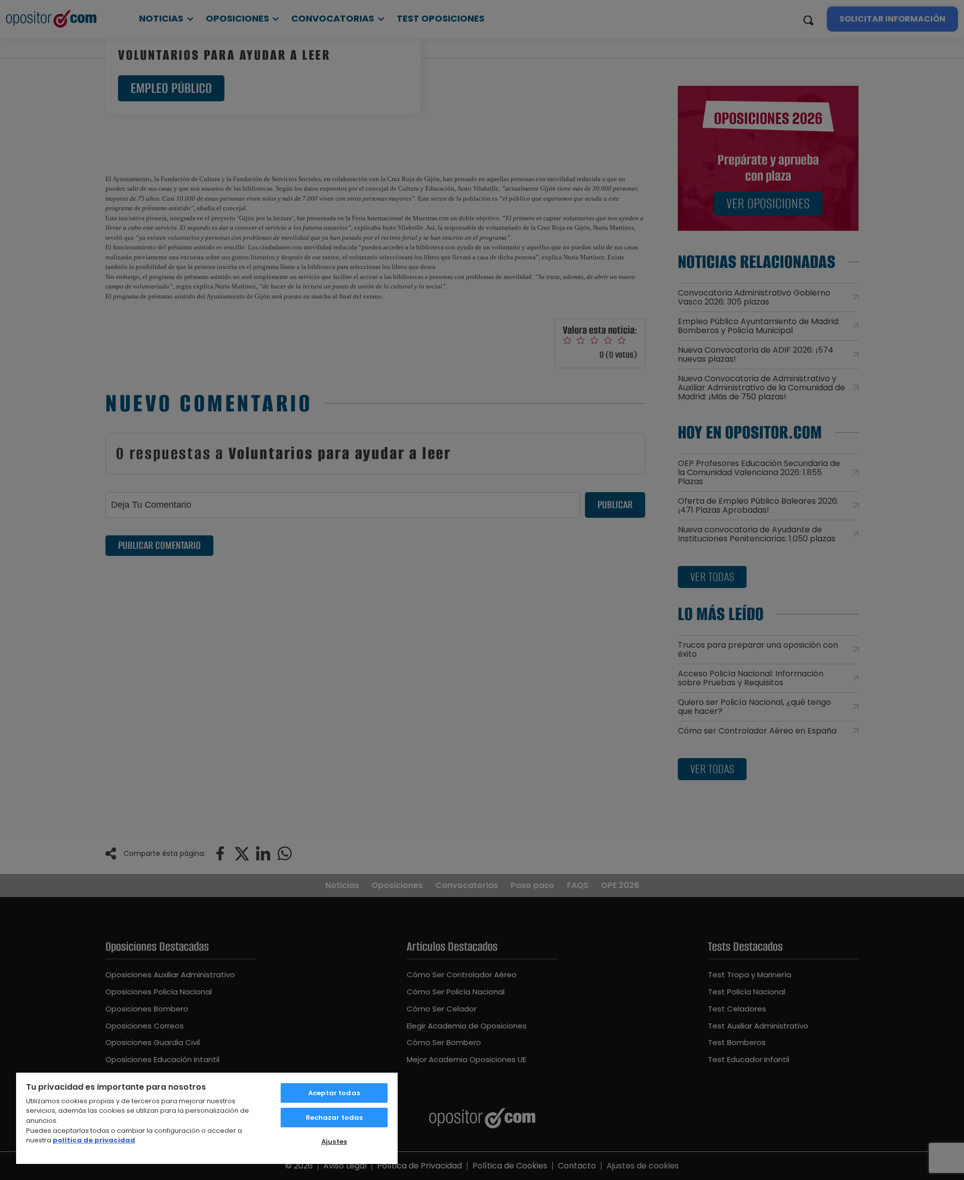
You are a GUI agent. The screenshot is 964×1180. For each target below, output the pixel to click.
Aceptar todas (334, 1093)
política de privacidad (94, 1140)
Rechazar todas (334, 1117)
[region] (207, 1118)
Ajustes (334, 1141)
